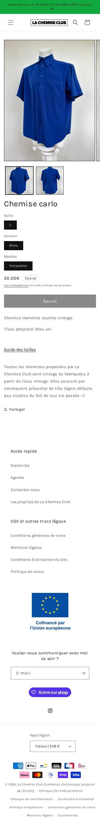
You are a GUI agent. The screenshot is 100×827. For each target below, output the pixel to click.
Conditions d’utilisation (76, 799)
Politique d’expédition (26, 807)
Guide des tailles (20, 349)
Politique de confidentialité (32, 799)
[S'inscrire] (83, 673)
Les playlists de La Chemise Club (40, 502)
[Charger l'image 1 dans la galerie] (19, 181)
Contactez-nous (25, 490)
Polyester (21, 266)
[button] (11, 22)
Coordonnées (68, 815)
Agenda (17, 477)
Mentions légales (26, 547)
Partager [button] (17, 409)
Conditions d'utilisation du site (39, 559)
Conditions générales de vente (38, 535)
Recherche (20, 465)
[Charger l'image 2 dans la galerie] (50, 181)
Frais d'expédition (16, 285)
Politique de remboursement (61, 791)
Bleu (16, 246)
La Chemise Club (30, 784)
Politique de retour (27, 571)
